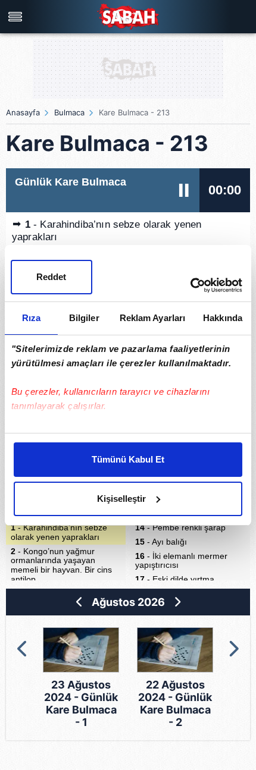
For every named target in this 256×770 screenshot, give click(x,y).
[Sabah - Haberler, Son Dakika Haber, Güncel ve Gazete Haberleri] (128, 16)
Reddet (51, 277)
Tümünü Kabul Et (128, 459)
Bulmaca (69, 112)
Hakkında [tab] (222, 318)
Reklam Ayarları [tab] (153, 318)
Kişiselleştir (121, 499)
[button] (23, 649)
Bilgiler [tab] (84, 318)
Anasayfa (23, 112)
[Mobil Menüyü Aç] (16, 16)
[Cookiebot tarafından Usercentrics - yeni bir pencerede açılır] (190, 285)
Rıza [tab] (31, 318)
